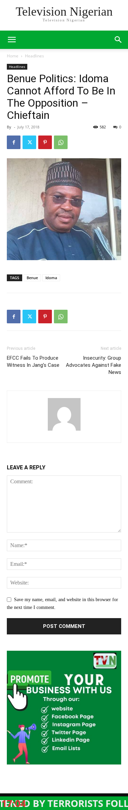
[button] (118, 40)
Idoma (51, 277)
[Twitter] (29, 142)
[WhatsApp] (61, 142)
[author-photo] (64, 430)
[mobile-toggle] (12, 40)
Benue (32, 277)
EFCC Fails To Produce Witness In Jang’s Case (33, 361)
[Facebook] (13, 142)
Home (12, 56)
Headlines (34, 56)
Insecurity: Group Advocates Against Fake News (93, 365)
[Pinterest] (45, 142)
